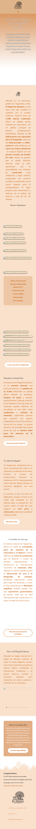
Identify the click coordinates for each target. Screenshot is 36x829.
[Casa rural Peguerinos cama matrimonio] (17, 258)
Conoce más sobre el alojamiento (18, 365)
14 (27, 707)
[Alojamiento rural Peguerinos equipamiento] (18, 341)
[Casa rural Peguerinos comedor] (15, 243)
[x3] (18, 689)
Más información (11, 522)
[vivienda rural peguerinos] (13, 227)
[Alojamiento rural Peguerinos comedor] (17, 350)
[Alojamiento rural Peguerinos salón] (16, 332)
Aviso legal (7, 786)
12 (24, 707)
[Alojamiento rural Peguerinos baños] (16, 355)
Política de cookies (17, 786)
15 (29, 707)
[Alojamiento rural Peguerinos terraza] (17, 346)
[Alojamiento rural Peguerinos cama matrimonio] (18, 337)
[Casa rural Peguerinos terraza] (14, 238)
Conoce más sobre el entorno (15, 443)
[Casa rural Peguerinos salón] (13, 234)
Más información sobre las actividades (18, 633)
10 (21, 707)
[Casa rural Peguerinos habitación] (15, 273)
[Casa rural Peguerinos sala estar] (15, 251)
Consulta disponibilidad (18, 750)
